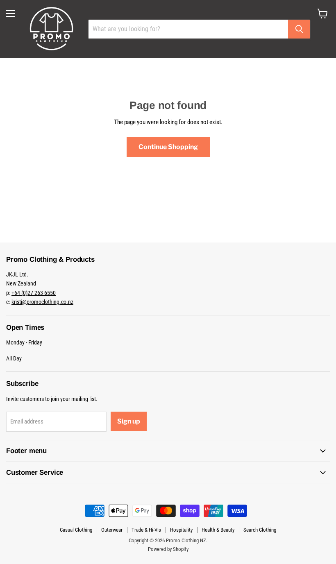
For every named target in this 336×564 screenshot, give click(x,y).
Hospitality (181, 530)
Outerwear (112, 530)
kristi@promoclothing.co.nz (42, 302)
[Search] (299, 29)
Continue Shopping (168, 147)
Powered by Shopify (168, 549)
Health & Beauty (218, 530)
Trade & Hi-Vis (146, 530)
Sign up (128, 421)
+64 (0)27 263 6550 (33, 293)
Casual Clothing (76, 530)
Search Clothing (259, 530)
